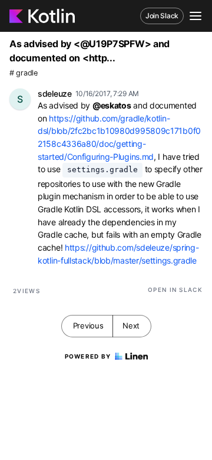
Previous (88, 325)
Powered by (88, 356)
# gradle (23, 72)
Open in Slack (175, 289)
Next (131, 325)
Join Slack (161, 15)
